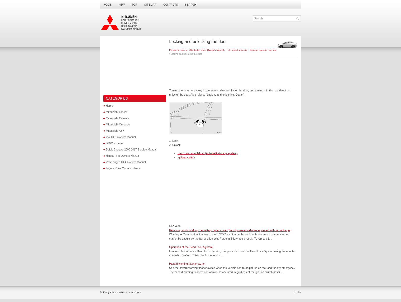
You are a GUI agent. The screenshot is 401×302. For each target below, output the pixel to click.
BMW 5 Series (114, 143)
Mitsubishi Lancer (178, 50)
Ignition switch (186, 157)
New (121, 4)
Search (190, 4)
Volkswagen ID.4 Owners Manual (126, 162)
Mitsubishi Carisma (117, 118)
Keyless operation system (263, 50)
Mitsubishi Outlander (118, 124)
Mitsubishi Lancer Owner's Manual (206, 50)
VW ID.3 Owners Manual (121, 137)
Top (134, 4)
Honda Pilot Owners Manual (123, 155)
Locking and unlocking (237, 50)
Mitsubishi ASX (115, 130)
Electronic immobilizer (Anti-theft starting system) (207, 153)
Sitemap (150, 4)
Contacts (170, 4)
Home (107, 4)
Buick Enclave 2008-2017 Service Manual (131, 149)
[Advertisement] (233, 71)
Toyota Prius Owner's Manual (123, 168)
